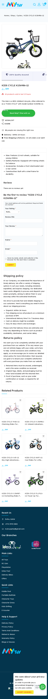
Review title (9, 217)
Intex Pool (6, 571)
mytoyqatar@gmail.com (14, 529)
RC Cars (5, 563)
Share (7, 124)
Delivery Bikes (7, 575)
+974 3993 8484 (11, 524)
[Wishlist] (20, 400)
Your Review (10, 226)
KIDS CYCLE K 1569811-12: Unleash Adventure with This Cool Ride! (34, 424)
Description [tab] (8, 150)
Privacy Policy (7, 627)
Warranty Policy (8, 638)
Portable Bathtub (8, 595)
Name (8, 240)
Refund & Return (8, 634)
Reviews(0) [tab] (21, 150)
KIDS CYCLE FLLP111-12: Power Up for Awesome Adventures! (34, 495)
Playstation (6, 567)
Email (8, 249)
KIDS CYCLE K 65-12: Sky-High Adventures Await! (10, 460)
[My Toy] (14, 4)
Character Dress (8, 603)
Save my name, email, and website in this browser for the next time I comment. (22, 259)
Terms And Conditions (10, 631)
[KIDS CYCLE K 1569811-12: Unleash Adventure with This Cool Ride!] (35, 408)
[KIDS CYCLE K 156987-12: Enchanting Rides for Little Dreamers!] (12, 479)
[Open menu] (3, 4)
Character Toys (8, 599)
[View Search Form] (34, 4)
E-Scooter (6, 610)
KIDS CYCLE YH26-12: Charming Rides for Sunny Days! (11, 424)
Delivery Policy (8, 623)
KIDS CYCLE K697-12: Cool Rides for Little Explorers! (34, 460)
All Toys (5, 560)
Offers (4, 579)
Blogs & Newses (8, 642)
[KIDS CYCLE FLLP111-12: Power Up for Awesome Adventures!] (35, 479)
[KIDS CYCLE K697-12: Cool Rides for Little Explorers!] (35, 444)
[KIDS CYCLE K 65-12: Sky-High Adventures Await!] (12, 444)
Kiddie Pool (6, 591)
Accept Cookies (24, 692)
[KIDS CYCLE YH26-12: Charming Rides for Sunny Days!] (12, 408)
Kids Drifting (7, 606)
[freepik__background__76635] (24, 46)
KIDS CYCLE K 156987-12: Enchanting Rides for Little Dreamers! (12, 495)
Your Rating (10, 209)
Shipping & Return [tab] (38, 150)
